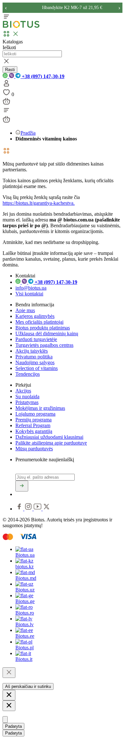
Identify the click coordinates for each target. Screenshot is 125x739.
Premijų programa (33, 419)
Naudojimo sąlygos (34, 362)
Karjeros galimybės (34, 316)
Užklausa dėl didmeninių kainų (46, 333)
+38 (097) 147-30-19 (42, 76)
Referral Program (32, 425)
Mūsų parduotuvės (34, 448)
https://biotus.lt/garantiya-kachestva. (39, 203)
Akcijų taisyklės (31, 351)
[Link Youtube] (38, 508)
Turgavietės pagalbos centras (44, 345)
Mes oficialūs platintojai (39, 322)
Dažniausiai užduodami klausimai (49, 437)
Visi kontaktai (29, 293)
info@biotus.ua (30, 288)
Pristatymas (26, 402)
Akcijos (23, 390)
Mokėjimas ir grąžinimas (40, 408)
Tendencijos (27, 374)
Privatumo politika (34, 356)
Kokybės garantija (33, 431)
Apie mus (25, 310)
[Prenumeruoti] (21, 486)
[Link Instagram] (29, 508)
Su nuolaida (27, 396)
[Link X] (46, 508)
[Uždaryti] (9, 672)
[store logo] (21, 26)
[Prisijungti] (6, 85)
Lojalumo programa (35, 414)
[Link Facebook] (19, 508)
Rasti (10, 69)
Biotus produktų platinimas (42, 327)
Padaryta (13, 726)
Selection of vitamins (36, 368)
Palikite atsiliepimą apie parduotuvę (51, 443)
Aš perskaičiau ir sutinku (28, 686)
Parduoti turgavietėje (36, 339)
